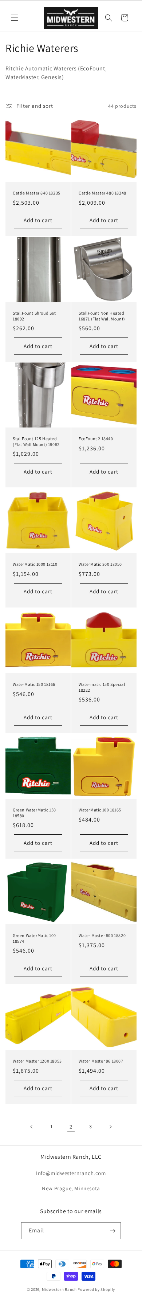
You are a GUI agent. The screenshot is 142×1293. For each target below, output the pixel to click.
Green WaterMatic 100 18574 (34, 938)
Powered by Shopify (96, 1289)
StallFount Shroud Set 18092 (34, 316)
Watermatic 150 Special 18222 (102, 687)
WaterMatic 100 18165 (100, 810)
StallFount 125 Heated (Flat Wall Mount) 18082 (36, 441)
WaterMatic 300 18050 (100, 564)
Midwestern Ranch (59, 1289)
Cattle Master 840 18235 (36, 193)
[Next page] (110, 1127)
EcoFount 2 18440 (96, 438)
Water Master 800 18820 (102, 935)
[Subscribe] (112, 1230)
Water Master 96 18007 (101, 1061)
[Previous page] (32, 1127)
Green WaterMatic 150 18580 (34, 812)
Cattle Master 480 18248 (102, 193)
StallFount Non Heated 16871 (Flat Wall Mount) (102, 316)
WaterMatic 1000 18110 (35, 564)
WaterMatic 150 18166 (34, 684)
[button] (15, 18)
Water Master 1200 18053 (37, 1061)
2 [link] (71, 1126)
